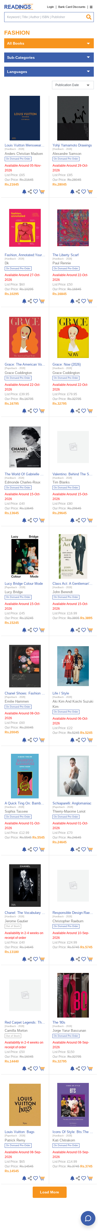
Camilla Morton (16, 1031)
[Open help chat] (88, 1218)
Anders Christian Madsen (24, 154)
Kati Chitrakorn (64, 1140)
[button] (91, 7)
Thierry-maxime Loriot (69, 811)
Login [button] (50, 6)
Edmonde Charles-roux (23, 482)
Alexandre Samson (67, 154)
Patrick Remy (15, 1140)
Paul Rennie (62, 263)
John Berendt (63, 592)
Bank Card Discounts (71, 6)
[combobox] (45, 17)
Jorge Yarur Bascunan (69, 1031)
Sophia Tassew (16, 811)
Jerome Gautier (16, 921)
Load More (49, 1192)
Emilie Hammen (17, 701)
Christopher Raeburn (68, 921)
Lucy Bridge (14, 592)
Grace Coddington (18, 373)
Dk (7, 263)
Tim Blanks (61, 482)
